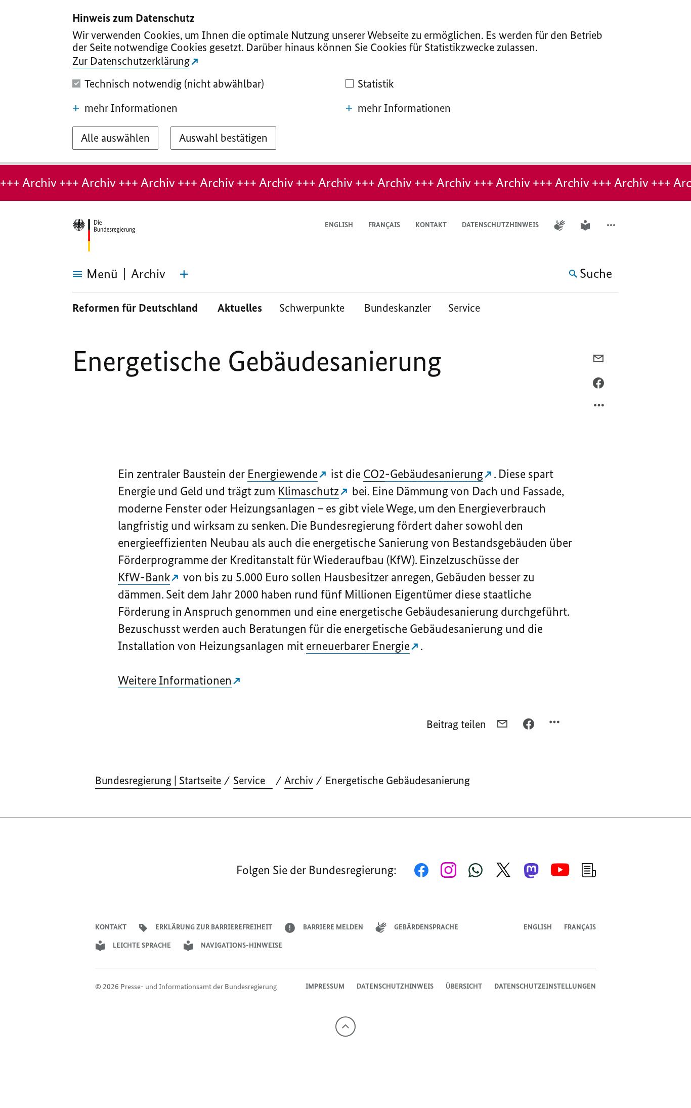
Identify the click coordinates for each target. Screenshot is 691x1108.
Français (384, 225)
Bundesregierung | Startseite (158, 780)
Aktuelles (240, 308)
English (339, 225)
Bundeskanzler (397, 308)
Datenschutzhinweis (500, 225)
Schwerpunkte (313, 308)
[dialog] (345, 82)
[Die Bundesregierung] (103, 235)
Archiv (298, 780)
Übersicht (464, 986)
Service (468, 308)
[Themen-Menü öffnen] (184, 274)
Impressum (325, 986)
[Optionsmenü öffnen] (599, 408)
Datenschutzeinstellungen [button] (545, 986)
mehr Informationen (131, 108)
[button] (612, 225)
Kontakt (431, 225)
